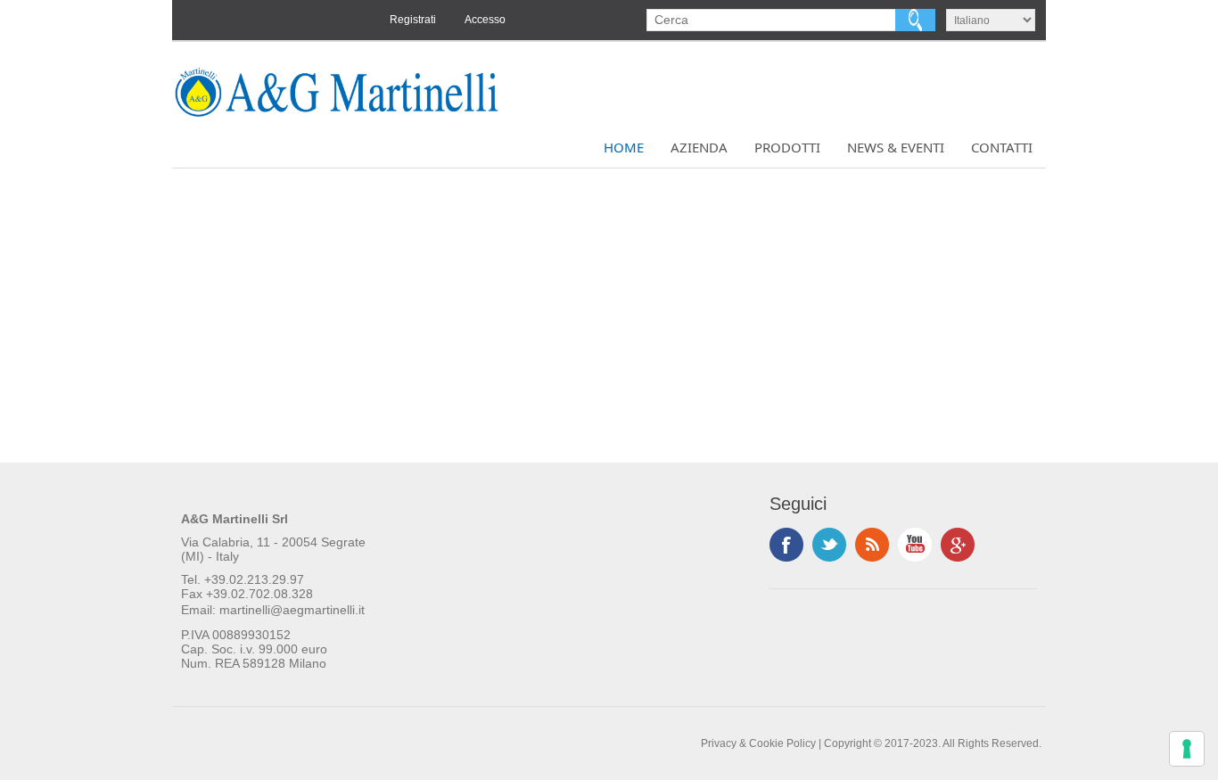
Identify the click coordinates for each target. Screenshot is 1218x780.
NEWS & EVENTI (895, 147)
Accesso (485, 19)
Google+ (958, 545)
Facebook (786, 545)
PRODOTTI (787, 147)
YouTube (915, 545)
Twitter (829, 545)
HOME (624, 147)
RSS (872, 545)
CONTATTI (1002, 147)
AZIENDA (699, 147)
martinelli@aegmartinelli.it (292, 610)
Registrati (413, 19)
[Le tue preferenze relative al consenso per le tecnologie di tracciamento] (1187, 749)
